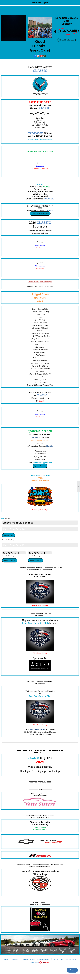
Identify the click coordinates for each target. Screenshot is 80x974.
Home (2, 518)
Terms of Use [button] (58, 959)
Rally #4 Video (8, 535)
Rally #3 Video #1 (9, 560)
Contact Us (15, 959)
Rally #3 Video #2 (35, 560)
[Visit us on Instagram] (38, 56)
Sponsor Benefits (40, 466)
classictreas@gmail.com (42, 463)
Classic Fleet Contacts (66, 40)
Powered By (34, 962)
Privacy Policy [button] (71, 959)
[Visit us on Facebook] (35, 56)
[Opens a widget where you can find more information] (72, 970)
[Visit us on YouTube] (41, 56)
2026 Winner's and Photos (40, 213)
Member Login (40, 2)
